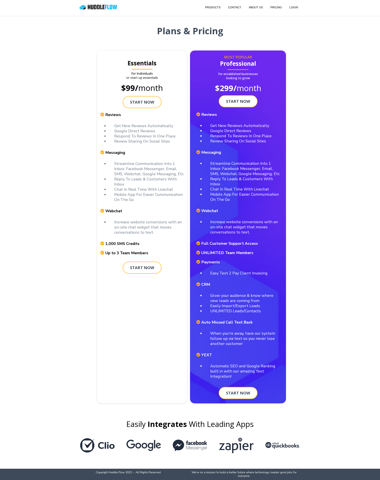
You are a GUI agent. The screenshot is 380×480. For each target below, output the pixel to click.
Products (212, 7)
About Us (256, 7)
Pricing (276, 7)
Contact (234, 7)
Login (293, 7)
